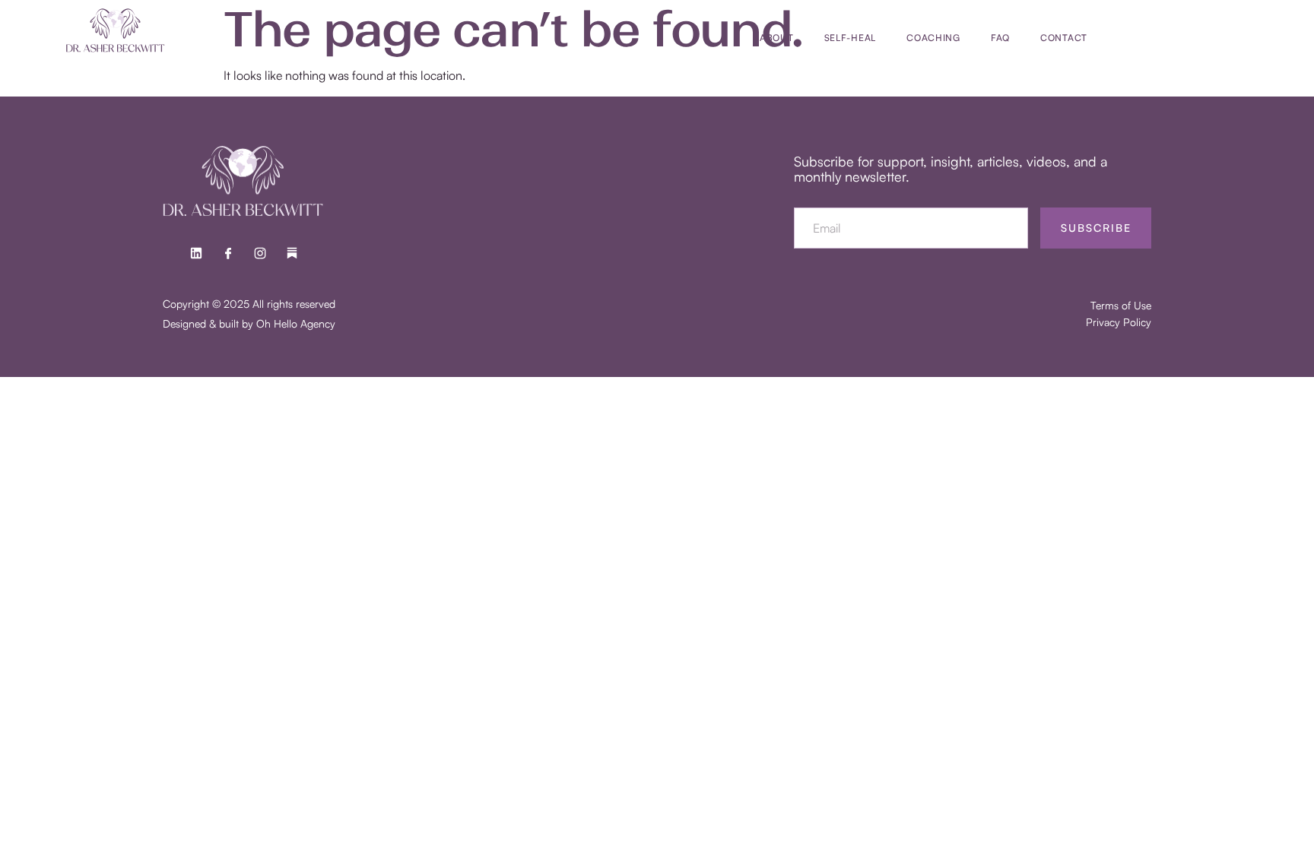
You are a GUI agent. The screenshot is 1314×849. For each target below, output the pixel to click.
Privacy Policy (1118, 321)
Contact (1063, 37)
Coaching (933, 37)
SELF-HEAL (850, 37)
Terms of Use (1120, 305)
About (777, 37)
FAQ (1000, 37)
